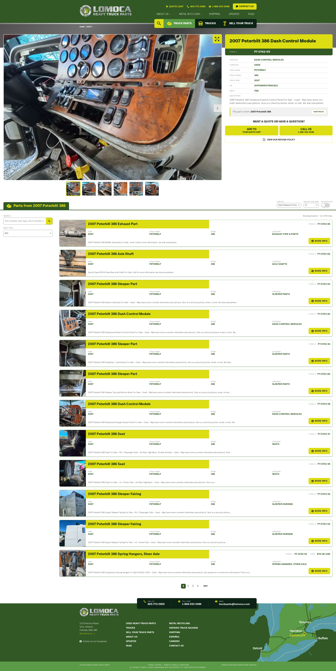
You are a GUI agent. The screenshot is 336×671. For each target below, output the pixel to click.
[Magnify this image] (113, 107)
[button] (73, 189)
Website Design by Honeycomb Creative (239, 665)
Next (206, 586)
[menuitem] (163, 14)
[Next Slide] (218, 108)
